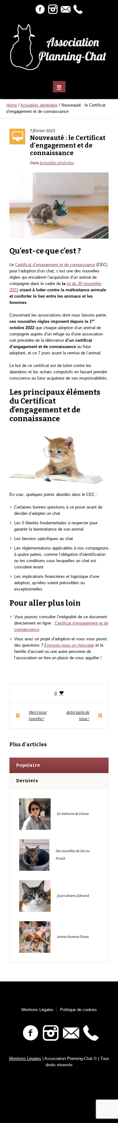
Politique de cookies (78, 1010)
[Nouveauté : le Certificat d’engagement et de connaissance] (59, 205)
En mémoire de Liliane (73, 814)
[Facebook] (40, 9)
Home (11, 105)
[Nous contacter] (65, 9)
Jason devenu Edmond (73, 896)
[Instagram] (53, 9)
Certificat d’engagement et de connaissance (55, 264)
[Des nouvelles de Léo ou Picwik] (34, 854)
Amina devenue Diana (73, 937)
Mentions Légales (37, 1010)
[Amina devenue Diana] (35, 936)
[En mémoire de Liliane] (35, 813)
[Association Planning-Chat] (59, 47)
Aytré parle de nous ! (77, 715)
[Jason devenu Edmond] (35, 895)
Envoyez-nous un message (69, 645)
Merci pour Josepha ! (38, 715)
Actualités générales (39, 105)
